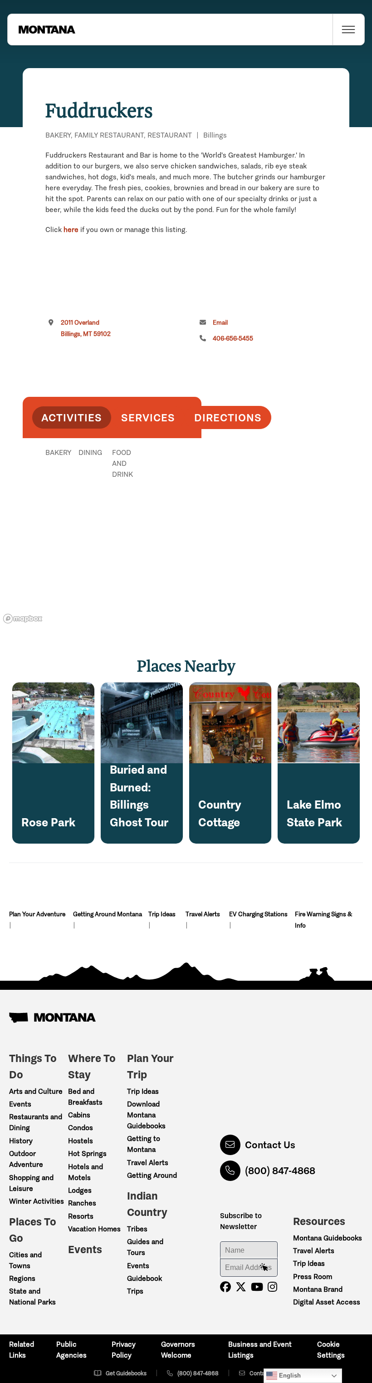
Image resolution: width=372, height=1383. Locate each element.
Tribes (137, 1229)
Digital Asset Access (326, 1302)
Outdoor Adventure (26, 1159)
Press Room (312, 1276)
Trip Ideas (162, 914)
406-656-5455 (233, 338)
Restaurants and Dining (35, 1122)
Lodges (80, 1190)
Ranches (82, 1203)
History (21, 1140)
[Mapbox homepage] (23, 618)
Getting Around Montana (107, 914)
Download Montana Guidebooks (146, 1115)
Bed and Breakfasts (85, 1096)
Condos (80, 1127)
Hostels (80, 1140)
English (289, 1375)
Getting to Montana (143, 1144)
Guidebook (144, 1278)
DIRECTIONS (228, 417)
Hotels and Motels (85, 1172)
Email (220, 322)
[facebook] (225, 1287)
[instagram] (272, 1287)
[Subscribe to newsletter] (264, 1267)
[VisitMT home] (41, 29)
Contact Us (270, 1145)
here (71, 229)
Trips (135, 1291)
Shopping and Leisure (31, 1183)
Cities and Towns (25, 1260)
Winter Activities (36, 1201)
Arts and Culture (36, 1091)
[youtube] (257, 1287)
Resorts (80, 1216)
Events (20, 1104)
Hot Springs (87, 1153)
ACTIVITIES (71, 417)
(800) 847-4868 (280, 1171)
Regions (22, 1278)
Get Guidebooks (126, 1373)
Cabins (79, 1115)
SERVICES (148, 417)
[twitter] (240, 1287)
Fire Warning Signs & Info (323, 919)
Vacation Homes (94, 1229)
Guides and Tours (145, 1247)
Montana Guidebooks (327, 1238)
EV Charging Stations (258, 914)
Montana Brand (318, 1289)
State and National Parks (32, 1296)
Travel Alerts (203, 914)
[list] (112, 499)
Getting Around (152, 1175)
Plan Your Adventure (37, 914)
